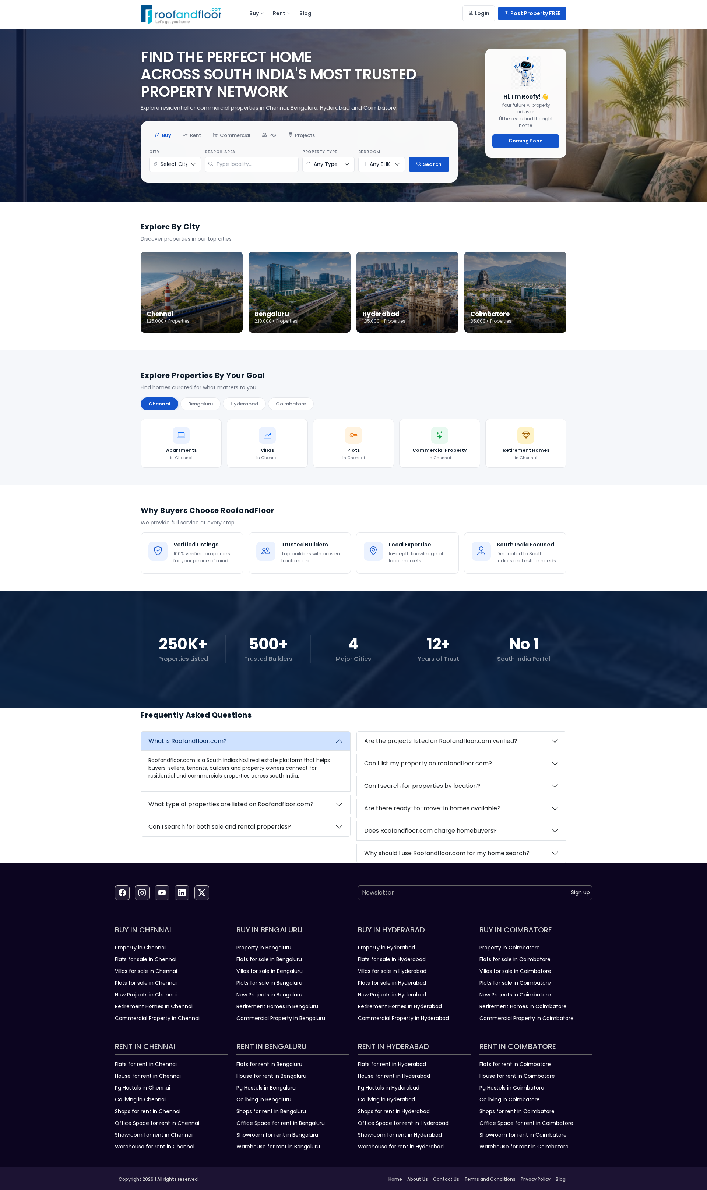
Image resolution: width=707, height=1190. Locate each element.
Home (395, 1179)
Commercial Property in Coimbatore (526, 1018)
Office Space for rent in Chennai (157, 1123)
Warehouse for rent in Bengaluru (278, 1146)
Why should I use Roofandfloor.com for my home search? (447, 853)
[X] (201, 892)
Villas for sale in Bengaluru (269, 971)
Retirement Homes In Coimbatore (523, 1006)
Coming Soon (526, 141)
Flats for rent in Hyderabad (392, 1064)
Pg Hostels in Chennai (142, 1087)
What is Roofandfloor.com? (187, 741)
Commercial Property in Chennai (157, 1018)
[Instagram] (142, 892)
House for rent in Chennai (148, 1076)
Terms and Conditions (490, 1179)
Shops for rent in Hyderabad (394, 1111)
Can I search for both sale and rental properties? (219, 826)
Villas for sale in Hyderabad (392, 971)
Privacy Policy (536, 1179)
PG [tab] (272, 135)
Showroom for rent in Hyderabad (400, 1134)
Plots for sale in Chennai (146, 983)
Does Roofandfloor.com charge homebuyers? (430, 830)
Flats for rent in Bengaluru (269, 1064)
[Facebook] (122, 892)
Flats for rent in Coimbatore (515, 1064)
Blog (561, 1179)
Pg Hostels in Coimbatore (511, 1087)
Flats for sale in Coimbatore (515, 959)
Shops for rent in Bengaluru (271, 1111)
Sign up (580, 892)
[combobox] (255, 164)
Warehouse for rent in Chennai (154, 1146)
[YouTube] (162, 892)
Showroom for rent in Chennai (154, 1134)
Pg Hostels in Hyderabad (388, 1087)
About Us (417, 1179)
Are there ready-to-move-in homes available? (432, 808)
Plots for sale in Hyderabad (392, 983)
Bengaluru (200, 403)
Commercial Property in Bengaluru (280, 1018)
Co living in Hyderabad (386, 1099)
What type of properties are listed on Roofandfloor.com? (230, 804)
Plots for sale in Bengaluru (269, 983)
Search (432, 164)
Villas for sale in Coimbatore (515, 971)
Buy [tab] (166, 135)
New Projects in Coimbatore (515, 994)
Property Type (319, 152)
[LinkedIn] (182, 892)
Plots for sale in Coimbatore (515, 983)
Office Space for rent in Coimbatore (526, 1123)
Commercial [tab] (235, 135)
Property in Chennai (140, 947)
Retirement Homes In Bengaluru (277, 1006)
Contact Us (446, 1179)
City (154, 152)
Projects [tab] (305, 135)
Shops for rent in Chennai (147, 1111)
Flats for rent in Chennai (146, 1064)
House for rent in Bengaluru (271, 1076)
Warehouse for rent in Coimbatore (524, 1146)
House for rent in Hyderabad (394, 1076)
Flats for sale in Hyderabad (392, 959)
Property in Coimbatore (509, 947)
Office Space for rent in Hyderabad (403, 1123)
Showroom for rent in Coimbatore (523, 1134)
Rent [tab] (195, 135)
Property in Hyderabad (386, 947)
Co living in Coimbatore (509, 1099)
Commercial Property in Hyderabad (403, 1018)
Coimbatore (291, 403)
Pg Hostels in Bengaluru (266, 1087)
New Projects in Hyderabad (392, 994)
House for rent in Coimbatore (517, 1076)
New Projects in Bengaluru (269, 994)
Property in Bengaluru (263, 947)
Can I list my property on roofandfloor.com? (428, 763)
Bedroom (369, 152)
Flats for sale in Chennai (145, 959)
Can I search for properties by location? (422, 786)
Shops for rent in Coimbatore (517, 1111)
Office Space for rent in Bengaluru (280, 1123)
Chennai (159, 403)
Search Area (220, 152)
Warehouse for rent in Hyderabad (401, 1146)
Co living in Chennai (140, 1099)
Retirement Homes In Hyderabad (400, 1006)
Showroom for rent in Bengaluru (277, 1134)
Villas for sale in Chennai (146, 971)
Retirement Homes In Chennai (154, 1006)
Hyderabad (244, 403)
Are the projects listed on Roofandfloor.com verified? (440, 741)
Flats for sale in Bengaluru (269, 959)
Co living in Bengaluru (263, 1099)
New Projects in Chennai (146, 994)
